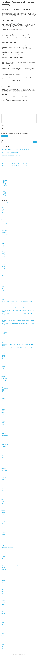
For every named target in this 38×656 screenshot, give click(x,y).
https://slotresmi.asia (4, 234)
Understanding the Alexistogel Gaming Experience (9, 152)
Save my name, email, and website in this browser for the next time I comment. (16, 133)
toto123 (2, 422)
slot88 (2, 558)
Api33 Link (16, 23)
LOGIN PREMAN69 (4, 437)
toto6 (2, 523)
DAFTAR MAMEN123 (4, 431)
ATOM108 (3, 366)
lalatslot (2, 390)
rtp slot (2, 536)
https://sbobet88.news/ (5, 223)
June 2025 (4, 195)
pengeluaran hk (4, 332)
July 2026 (4, 181)
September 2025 (5, 192)
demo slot (3, 615)
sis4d (2, 219)
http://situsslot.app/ (4, 232)
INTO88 (2, 573)
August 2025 (5, 193)
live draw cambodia (4, 562)
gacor (2, 357)
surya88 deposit (4, 378)
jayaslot (2, 415)
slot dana (2, 453)
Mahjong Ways (3, 477)
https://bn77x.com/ (4, 380)
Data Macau (3, 609)
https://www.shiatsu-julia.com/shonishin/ (8, 516)
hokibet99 (3, 512)
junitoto (2, 527)
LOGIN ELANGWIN (4, 444)
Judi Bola (2, 481)
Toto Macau (3, 600)
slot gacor (3, 355)
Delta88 (2, 286)
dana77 (2, 538)
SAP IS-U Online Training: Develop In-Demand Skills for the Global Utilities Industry (15, 149)
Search (2, 140)
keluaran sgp (3, 637)
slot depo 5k (3, 212)
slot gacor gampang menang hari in (7, 547)
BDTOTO (2, 361)
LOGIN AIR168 (3, 442)
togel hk (2, 389)
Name (2, 125)
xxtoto (2, 279)
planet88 (2, 424)
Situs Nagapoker (4, 514)
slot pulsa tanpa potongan (5, 582)
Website (2, 130)
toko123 (2, 595)
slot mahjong (3, 364)
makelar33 (3, 421)
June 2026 (4, 182)
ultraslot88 (3, 292)
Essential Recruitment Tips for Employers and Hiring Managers (11, 153)
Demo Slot (3, 598)
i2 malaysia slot (3, 270)
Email (2, 128)
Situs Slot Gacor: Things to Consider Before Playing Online (11, 150)
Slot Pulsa (3, 626)
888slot (2, 359)
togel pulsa (3, 409)
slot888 (2, 288)
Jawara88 (3, 356)
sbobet (2, 221)
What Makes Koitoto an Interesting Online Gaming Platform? (11, 155)
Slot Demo (3, 602)
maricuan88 (3, 400)
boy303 (2, 207)
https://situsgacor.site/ (5, 238)
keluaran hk (3, 455)
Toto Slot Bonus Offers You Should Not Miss (9, 103)
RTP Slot (2, 633)
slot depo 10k (3, 426)
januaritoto (3, 521)
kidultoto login (3, 569)
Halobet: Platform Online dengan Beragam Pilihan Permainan (22, 163)
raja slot (2, 501)
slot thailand (3, 433)
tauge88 (2, 290)
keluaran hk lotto (4, 386)
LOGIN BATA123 (4, 439)
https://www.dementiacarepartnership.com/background (10, 565)
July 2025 (4, 194)
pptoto (2, 253)
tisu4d (2, 241)
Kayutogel (3, 448)
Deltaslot (2, 260)
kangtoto (2, 210)
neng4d (2, 246)
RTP (2, 611)
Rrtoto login (3, 252)
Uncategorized (19, 11)
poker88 (2, 248)
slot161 (2, 503)
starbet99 (3, 510)
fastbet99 (3, 532)
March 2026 (5, 185)
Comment (3, 113)
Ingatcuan (3, 258)
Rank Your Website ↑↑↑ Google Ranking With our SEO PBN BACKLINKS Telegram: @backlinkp (16, 301)
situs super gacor (4, 428)
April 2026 (4, 184)
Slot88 (2, 299)
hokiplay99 (3, 264)
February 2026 (5, 186)
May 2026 (4, 183)
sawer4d (2, 243)
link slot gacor (3, 402)
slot (2, 499)
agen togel (3, 551)
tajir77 (2, 297)
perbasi (2, 466)
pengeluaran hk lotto (4, 388)
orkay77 (2, 335)
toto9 (2, 525)
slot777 (2, 337)
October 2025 (5, 191)
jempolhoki (3, 353)
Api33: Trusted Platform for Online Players (29, 103)
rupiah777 (3, 382)
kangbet (2, 549)
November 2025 (5, 190)
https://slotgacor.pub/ (5, 230)
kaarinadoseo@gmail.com (12, 11)
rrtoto (2, 275)
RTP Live (2, 479)
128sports (3, 256)
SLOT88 (2, 209)
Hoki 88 (2, 214)
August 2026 (5, 180)
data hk (2, 341)
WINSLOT (3, 398)
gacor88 (2, 578)
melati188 (3, 556)
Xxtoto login (3, 254)
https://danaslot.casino (5, 236)
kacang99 (3, 505)
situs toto (3, 333)
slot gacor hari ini (4, 391)
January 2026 (5, 187)
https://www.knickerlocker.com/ (6, 225)
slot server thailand (4, 435)
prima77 (2, 457)
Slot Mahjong (3, 372)
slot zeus (2, 412)
